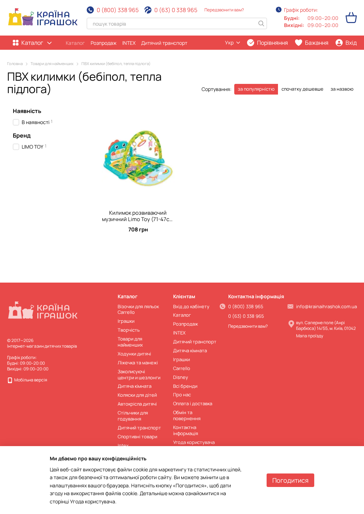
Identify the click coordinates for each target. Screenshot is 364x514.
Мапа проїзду (309, 336)
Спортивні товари (137, 436)
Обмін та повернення (186, 415)
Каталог (75, 42)
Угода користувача (194, 442)
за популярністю (256, 89)
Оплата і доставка (192, 403)
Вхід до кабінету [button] (191, 306)
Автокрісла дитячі (137, 404)
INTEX (128, 42)
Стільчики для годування (133, 415)
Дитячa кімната (134, 386)
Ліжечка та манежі (138, 362)
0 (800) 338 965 (118, 10)
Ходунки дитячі (134, 353)
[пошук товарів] (261, 23)
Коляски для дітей (137, 395)
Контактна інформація (185, 430)
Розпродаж (104, 42)
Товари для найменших (130, 342)
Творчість (129, 330)
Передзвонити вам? (224, 10)
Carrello (181, 368)
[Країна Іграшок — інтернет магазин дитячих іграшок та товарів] (42, 311)
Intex (123, 445)
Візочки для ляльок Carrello (138, 309)
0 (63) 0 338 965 (175, 10)
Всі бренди (185, 386)
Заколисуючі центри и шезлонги (139, 374)
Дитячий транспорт (164, 42)
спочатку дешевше (302, 89)
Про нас (182, 394)
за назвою (342, 89)
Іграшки (126, 321)
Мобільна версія (30, 380)
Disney (180, 377)
